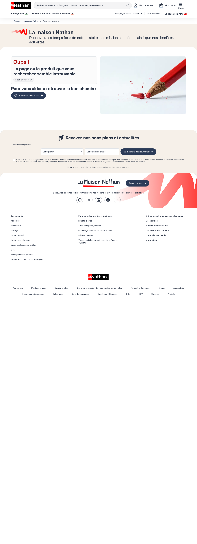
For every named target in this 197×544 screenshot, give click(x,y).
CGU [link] (128, 294)
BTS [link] (13, 250)
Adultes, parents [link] (85, 235)
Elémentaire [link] (16, 225)
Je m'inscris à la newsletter (137, 151)
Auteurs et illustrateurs (157, 225)
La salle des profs (174, 13)
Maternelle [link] (16, 221)
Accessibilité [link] (178, 288)
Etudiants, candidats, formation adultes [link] (95, 230)
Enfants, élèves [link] (85, 221)
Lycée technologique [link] (20, 240)
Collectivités (152, 221)
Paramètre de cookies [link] (140, 288)
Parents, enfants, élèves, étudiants (95, 216)
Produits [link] (171, 294)
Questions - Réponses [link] (108, 294)
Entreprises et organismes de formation (164, 216)
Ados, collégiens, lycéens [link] (89, 225)
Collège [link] (14, 230)
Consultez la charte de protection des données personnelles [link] (105, 167)
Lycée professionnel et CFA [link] (23, 245)
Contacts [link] (155, 294)
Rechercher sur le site (28, 95)
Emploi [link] (162, 288)
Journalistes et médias (157, 235)
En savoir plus (73, 167)
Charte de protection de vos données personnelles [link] (99, 288)
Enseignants (17, 216)
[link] (79, 200)
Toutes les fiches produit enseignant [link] (27, 259)
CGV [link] (141, 294)
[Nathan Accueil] (21, 5)
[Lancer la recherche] (128, 5)
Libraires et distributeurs (157, 230)
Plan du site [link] (18, 288)
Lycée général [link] (17, 235)
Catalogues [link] (58, 294)
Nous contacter (153, 13)
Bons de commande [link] (80, 294)
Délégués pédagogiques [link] (33, 294)
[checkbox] (14, 160)
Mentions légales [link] (38, 288)
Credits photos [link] (61, 288)
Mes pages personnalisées (127, 13)
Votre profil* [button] (48, 152)
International (152, 240)
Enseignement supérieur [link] (22, 254)
